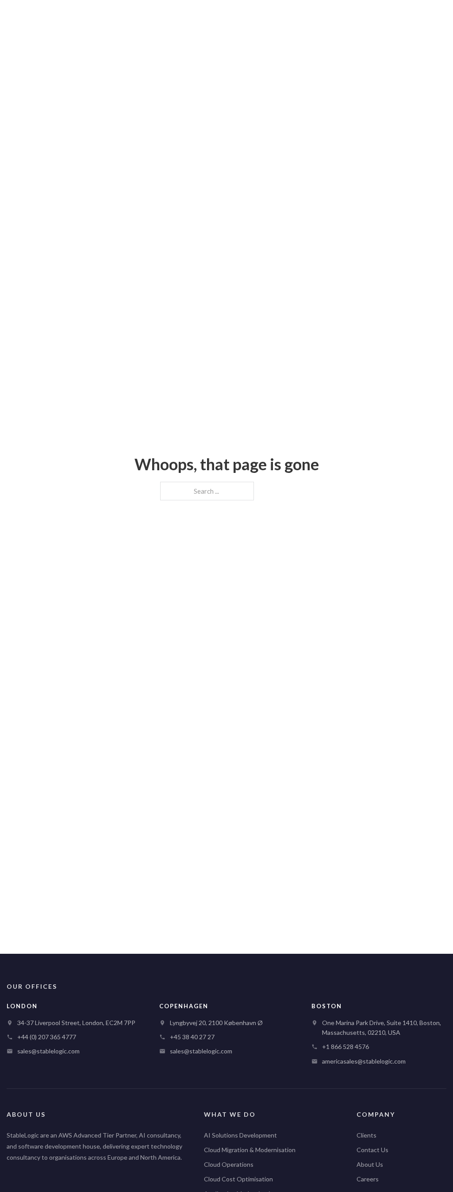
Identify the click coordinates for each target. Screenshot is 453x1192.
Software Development (192, 17)
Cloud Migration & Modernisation (250, 1149)
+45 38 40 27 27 (192, 1037)
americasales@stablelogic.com (364, 1061)
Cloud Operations (228, 1164)
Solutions (264, 17)
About (364, 17)
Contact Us (372, 1149)
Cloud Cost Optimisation (238, 1179)
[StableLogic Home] (51, 17)
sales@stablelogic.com (48, 1051)
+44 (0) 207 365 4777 (46, 1037)
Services (122, 17)
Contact (421, 17)
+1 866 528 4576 (345, 1046)
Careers (368, 1179)
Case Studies (320, 17)
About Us (370, 1164)
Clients (366, 1135)
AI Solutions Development (240, 1135)
